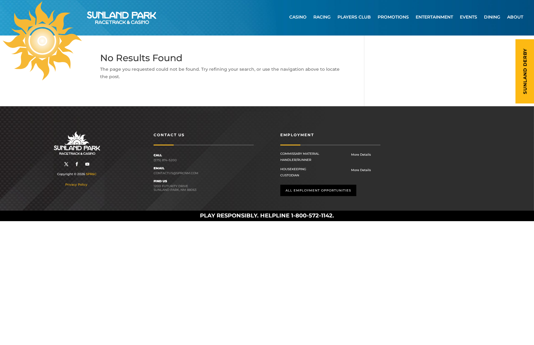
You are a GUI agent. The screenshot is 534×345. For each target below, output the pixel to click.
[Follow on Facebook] (77, 164)
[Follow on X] (66, 164)
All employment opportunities (318, 190)
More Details (361, 155)
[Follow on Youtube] (87, 164)
